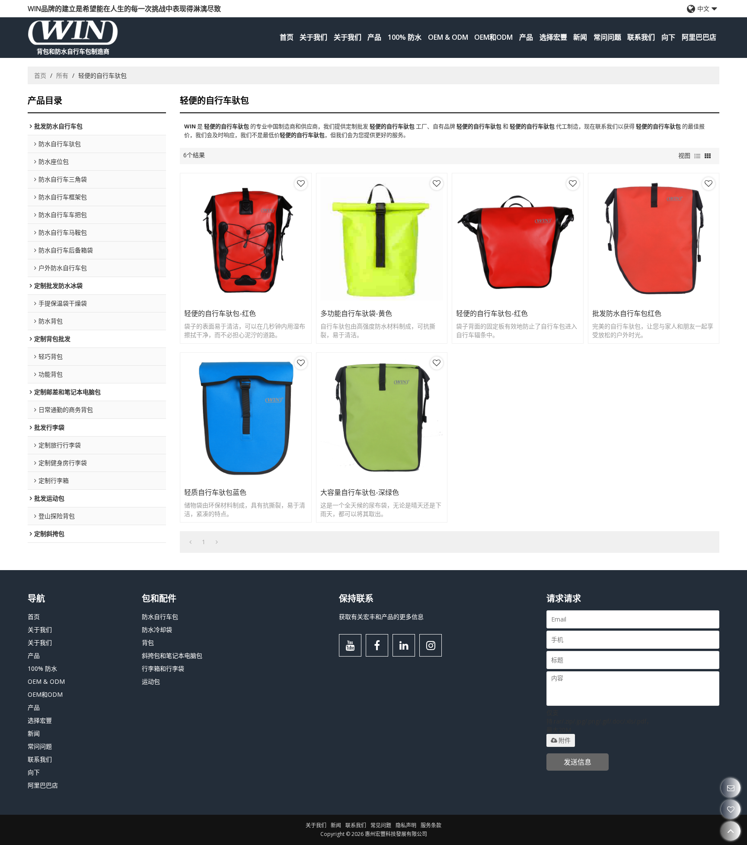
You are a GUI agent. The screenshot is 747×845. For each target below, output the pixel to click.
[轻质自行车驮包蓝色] (245, 418)
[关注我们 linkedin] (404, 645)
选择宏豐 (553, 37)
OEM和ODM (493, 37)
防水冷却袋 (157, 629)
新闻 (580, 37)
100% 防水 (404, 37)
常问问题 (607, 37)
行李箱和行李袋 (163, 668)
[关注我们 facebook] (377, 645)
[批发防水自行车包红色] (653, 238)
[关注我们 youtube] (350, 645)
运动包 (151, 681)
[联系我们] (731, 787)
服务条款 (431, 825)
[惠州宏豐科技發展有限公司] (73, 32)
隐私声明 (406, 825)
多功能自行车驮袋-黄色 (356, 313)
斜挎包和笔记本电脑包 (172, 655)
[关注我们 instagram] (430, 645)
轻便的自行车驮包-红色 (220, 313)
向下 (668, 37)
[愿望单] (731, 809)
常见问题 (380, 825)
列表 (697, 156)
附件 (565, 740)
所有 (62, 75)
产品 (374, 37)
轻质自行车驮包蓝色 (215, 492)
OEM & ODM (448, 37)
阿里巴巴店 (699, 37)
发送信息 (577, 762)
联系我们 (641, 37)
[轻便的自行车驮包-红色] (245, 238)
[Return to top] (731, 831)
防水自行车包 (160, 616)
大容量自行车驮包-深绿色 (359, 492)
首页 (287, 37)
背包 (148, 642)
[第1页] (190, 542)
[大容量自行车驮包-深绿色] (382, 418)
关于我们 (313, 37)
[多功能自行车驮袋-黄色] (382, 238)
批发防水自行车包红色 (626, 313)
